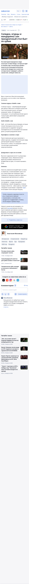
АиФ (24, 187)
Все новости (4, 26)
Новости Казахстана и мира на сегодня (11, 24)
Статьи (18, 14)
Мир (8, 14)
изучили (10, 208)
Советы (11, 26)
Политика (3, 14)
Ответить (6, 307)
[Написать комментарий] (14, 290)
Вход (26, 285)
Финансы (13, 14)
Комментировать (22, 294)
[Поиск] (23, 11)
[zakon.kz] (5, 11)
